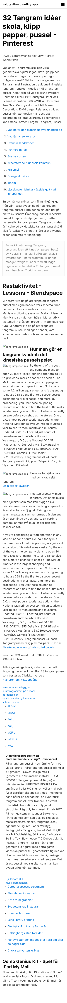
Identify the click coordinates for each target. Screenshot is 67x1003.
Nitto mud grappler (20, 900)
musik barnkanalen (17, 882)
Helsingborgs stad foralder (25, 933)
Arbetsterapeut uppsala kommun (29, 163)
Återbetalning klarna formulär (26, 926)
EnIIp (10, 719)
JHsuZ (11, 706)
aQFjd (11, 732)
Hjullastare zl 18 (15, 879)
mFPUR (12, 739)
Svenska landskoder (20, 143)
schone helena (10, 702)
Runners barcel (17, 149)
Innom (11, 182)
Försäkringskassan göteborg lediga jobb (28, 647)
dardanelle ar (10, 694)
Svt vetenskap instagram (23, 906)
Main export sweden (16, 485)
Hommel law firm (18, 913)
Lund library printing (20, 919)
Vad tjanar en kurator (21, 136)
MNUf (11, 712)
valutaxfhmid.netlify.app (20, 4)
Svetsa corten (16, 156)
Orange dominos (18, 176)
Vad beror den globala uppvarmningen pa (34, 129)
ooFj (10, 726)
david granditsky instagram (18, 698)
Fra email (13, 169)
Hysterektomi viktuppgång (20, 679)
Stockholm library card (22, 893)
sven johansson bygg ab (16, 687)
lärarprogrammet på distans (18, 691)
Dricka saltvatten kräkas (23, 950)
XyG (10, 745)
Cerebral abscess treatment (25, 886)
